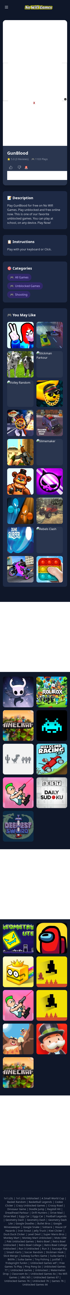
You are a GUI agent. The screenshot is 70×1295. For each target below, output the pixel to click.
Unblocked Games (25, 286)
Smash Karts (14, 1252)
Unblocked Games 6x (43, 1273)
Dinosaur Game (17, 1209)
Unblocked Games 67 (46, 1277)
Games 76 (58, 1281)
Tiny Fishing (42, 1259)
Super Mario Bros (54, 1234)
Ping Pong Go (33, 1266)
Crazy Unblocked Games (31, 1205)
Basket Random (17, 1202)
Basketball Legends (41, 1202)
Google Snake (31, 1227)
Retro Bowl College (30, 1245)
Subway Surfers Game (34, 1255)
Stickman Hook (55, 1252)
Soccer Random (34, 1252)
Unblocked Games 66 (35, 1284)
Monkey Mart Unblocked (37, 1238)
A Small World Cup (53, 1198)
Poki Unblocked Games (21, 1241)
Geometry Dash (15, 1220)
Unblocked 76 (40, 1281)
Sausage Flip (59, 1248)
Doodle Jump (37, 1209)
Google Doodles (25, 1223)
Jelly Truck (40, 1230)
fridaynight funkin (17, 1263)
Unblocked (41, 1270)
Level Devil (34, 1234)
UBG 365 (25, 1277)
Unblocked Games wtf (43, 1263)
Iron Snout (25, 1230)
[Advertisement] (35, 79)
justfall (56, 1259)
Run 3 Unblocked (29, 1248)
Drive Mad (56, 1212)
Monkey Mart (12, 1238)
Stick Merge (11, 1255)
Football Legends (56, 1216)
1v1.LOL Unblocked (27, 1198)
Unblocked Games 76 (17, 1281)
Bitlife (11, 1259)
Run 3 (46, 1248)
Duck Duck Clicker (15, 1234)
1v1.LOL (9, 1198)
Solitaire (47, 1227)
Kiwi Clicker (56, 1230)
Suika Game (57, 1255)
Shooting (18, 295)
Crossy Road (56, 1205)
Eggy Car (24, 1216)
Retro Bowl (43, 1241)
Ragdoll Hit (54, 1209)
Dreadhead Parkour (17, 1212)
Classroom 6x (20, 1273)
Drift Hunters (40, 1212)
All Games (19, 277)
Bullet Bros (44, 1223)
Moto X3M (60, 1238)
